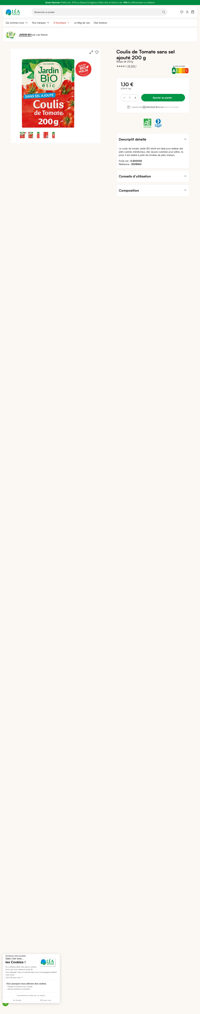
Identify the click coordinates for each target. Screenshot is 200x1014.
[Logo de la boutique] (13, 12)
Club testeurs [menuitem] (100, 22)
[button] (30, 135)
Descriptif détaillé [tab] (132, 139)
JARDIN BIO (25, 34)
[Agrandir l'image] (91, 52)
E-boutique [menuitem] (60, 22)
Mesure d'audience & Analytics (19, 989)
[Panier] (192, 12)
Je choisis (17, 1000)
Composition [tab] (129, 190)
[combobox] (99, 12)
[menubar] (100, 22)
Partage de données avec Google (20, 987)
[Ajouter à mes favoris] (97, 52)
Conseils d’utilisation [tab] (135, 176)
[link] (181, 12)
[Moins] (124, 97)
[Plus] (135, 97)
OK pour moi (45, 1000)
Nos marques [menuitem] (39, 22)
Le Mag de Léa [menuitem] (82, 22)
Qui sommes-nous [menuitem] (15, 22)
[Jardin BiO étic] (11, 35)
